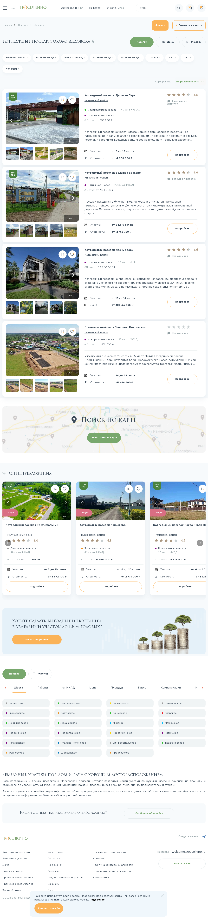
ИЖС (172, 58)
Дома (170, 42)
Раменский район (166, 535)
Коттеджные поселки (16, 852)
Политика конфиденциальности (113, 865)
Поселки (142, 42)
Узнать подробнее (37, 640)
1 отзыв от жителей (184, 179)
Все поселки (72, 8)
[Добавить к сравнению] (62, 100)
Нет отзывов (180, 256)
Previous (5, 688)
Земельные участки (14, 859)
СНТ (187, 58)
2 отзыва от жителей (177, 102)
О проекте (54, 871)
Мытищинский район (20, 535)
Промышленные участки (17, 884)
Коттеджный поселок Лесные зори (108, 250)
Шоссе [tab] (18, 688)
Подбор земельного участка (66, 878)
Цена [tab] (92, 688)
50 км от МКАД (103, 58)
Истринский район (96, 100)
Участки (115, 8)
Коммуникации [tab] (171, 688)
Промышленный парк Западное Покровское (115, 327)
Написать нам (182, 864)
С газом (154, 58)
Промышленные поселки (17, 878)
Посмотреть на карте (104, 438)
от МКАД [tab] (68, 688)
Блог (51, 890)
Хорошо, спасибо (49, 908)
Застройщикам (11, 890)
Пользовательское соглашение (112, 871)
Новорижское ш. (17, 58)
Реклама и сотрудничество (110, 852)
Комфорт (12, 69)
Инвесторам (55, 852)
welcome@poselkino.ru (189, 852)
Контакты (99, 859)
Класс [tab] (142, 688)
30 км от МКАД (46, 58)
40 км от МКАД (74, 58)
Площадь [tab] (117, 688)
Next (202, 688)
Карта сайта (101, 878)
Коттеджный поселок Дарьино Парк (110, 95)
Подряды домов (12, 871)
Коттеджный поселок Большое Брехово (112, 173)
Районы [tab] (43, 688)
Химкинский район (96, 178)
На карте (95, 8)
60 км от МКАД (131, 58)
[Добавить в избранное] (72, 100)
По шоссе (54, 859)
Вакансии (53, 884)
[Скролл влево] (11, 120)
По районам (55, 865)
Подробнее (182, 155)
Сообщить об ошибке (149, 813)
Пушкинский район (93, 535)
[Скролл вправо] (73, 120)
